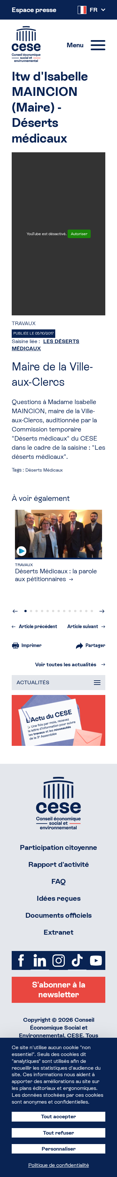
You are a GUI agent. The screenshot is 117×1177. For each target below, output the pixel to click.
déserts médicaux (44, 470)
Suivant (102, 611)
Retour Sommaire (58, 803)
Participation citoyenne (58, 847)
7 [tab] (59, 611)
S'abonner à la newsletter (58, 989)
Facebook (21, 960)
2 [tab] (31, 611)
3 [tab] (36, 611)
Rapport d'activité (58, 864)
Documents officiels (58, 915)
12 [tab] (86, 611)
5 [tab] (47, 611)
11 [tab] (81, 611)
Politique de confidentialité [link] (58, 1165)
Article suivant (82, 626)
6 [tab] (53, 611)
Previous (15, 611)
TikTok (77, 960)
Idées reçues (59, 898)
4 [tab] (42, 611)
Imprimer (31, 645)
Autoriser (79, 234)
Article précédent (38, 626)
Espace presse (34, 9)
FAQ (58, 881)
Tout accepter (58, 1116)
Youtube (95, 960)
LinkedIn (40, 960)
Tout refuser (58, 1133)
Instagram (58, 960)
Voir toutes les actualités (65, 664)
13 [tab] (92, 611)
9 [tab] (70, 611)
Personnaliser (59, 1149)
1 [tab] (25, 611)
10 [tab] (75, 611)
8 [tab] (64, 611)
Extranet (58, 932)
